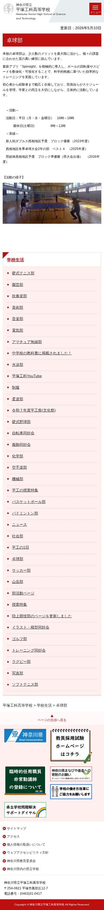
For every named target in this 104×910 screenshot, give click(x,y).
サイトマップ (16, 828)
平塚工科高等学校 (18, 705)
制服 (15, 387)
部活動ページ (23, 593)
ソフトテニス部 (25, 684)
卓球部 (17, 559)
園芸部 (17, 284)
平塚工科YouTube (27, 376)
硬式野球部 (21, 422)
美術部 (17, 307)
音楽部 (17, 319)
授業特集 (19, 604)
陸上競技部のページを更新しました (42, 616)
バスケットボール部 (29, 502)
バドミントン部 (25, 513)
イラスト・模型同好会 (30, 627)
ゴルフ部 (19, 639)
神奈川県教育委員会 (21, 861)
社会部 (17, 536)
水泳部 (17, 364)
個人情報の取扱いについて (26, 844)
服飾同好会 (21, 444)
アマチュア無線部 (27, 342)
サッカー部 (21, 570)
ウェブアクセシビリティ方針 (28, 852)
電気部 (17, 330)
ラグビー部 (21, 661)
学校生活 (15, 260)
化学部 (17, 456)
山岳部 (17, 581)
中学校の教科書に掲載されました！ (42, 353)
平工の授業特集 (25, 490)
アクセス (13, 836)
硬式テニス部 (23, 273)
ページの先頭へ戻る (52, 720)
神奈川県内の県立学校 (23, 869)
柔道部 (17, 399)
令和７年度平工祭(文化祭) (34, 410)
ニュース (19, 524)
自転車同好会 (23, 433)
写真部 (17, 673)
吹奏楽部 (19, 296)
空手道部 (19, 467)
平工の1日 (20, 547)
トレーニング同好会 (29, 650)
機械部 (17, 479)
